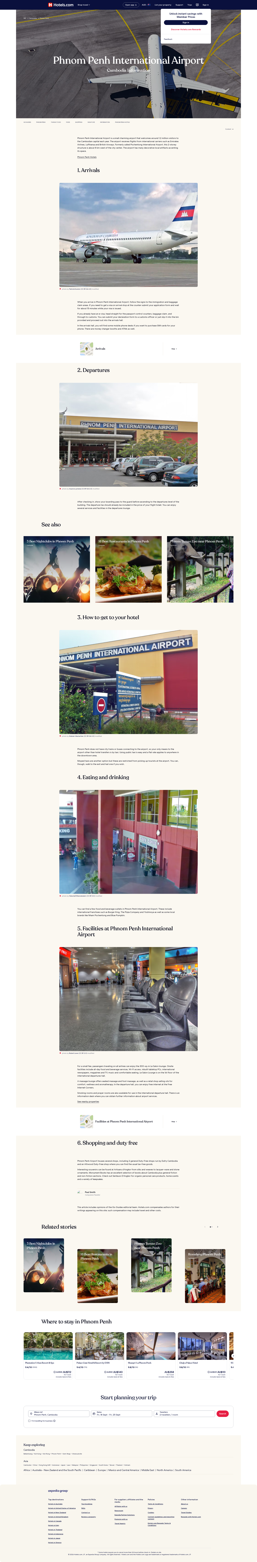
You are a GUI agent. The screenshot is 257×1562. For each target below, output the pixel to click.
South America (183, 1470)
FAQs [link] (83, 1508)
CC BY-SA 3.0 (87, 489)
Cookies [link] (151, 1512)
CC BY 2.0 (82, 1053)
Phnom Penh (44, 18)
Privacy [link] (150, 1508)
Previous (205, 1226)
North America (165, 1470)
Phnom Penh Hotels (122, 122)
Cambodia (33, 18)
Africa (27, 1470)
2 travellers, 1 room (169, 1414)
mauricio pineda (75, 489)
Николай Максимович (77, 896)
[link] (186, 39)
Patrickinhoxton (74, 289)
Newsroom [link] (119, 1511)
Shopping (78, 122)
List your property (163, 5)
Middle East (147, 1470)
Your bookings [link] (86, 1504)
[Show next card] (233, 1356)
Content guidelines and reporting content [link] (161, 1518)
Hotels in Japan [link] (54, 1538)
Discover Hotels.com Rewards (186, 29)
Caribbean (89, 1470)
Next (216, 1226)
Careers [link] (184, 1508)
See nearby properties (88, 1101)
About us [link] (184, 1504)
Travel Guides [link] (186, 1512)
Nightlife (91, 122)
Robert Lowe (73, 1053)
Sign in (206, 5)
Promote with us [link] (121, 1519)
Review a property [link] (88, 1517)
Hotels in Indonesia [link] (55, 1534)
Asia (26, 1461)
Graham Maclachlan (76, 736)
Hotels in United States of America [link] (62, 1508)
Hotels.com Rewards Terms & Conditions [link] (159, 1524)
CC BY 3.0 (90, 896)
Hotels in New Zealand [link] (57, 1512)
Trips (189, 5)
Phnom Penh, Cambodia (45, 1414)
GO (25, 18)
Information (105, 122)
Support (179, 5)
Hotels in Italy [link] (53, 1525)
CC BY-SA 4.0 (86, 289)
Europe (102, 1470)
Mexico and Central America (123, 1470)
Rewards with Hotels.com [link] (191, 1517)
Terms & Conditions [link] (155, 1504)
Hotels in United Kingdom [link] (58, 1517)
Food (68, 122)
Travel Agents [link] (120, 1523)
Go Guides (27, 122)
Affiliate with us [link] (121, 1506)
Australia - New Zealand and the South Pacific (56, 1470)
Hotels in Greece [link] (54, 1542)
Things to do (56, 122)
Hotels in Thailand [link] (55, 1530)
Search (222, 1413)
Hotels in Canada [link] (54, 1521)
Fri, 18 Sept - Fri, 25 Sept (108, 1414)
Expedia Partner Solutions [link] (125, 1515)
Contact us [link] (85, 1512)
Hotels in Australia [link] (55, 1504)
